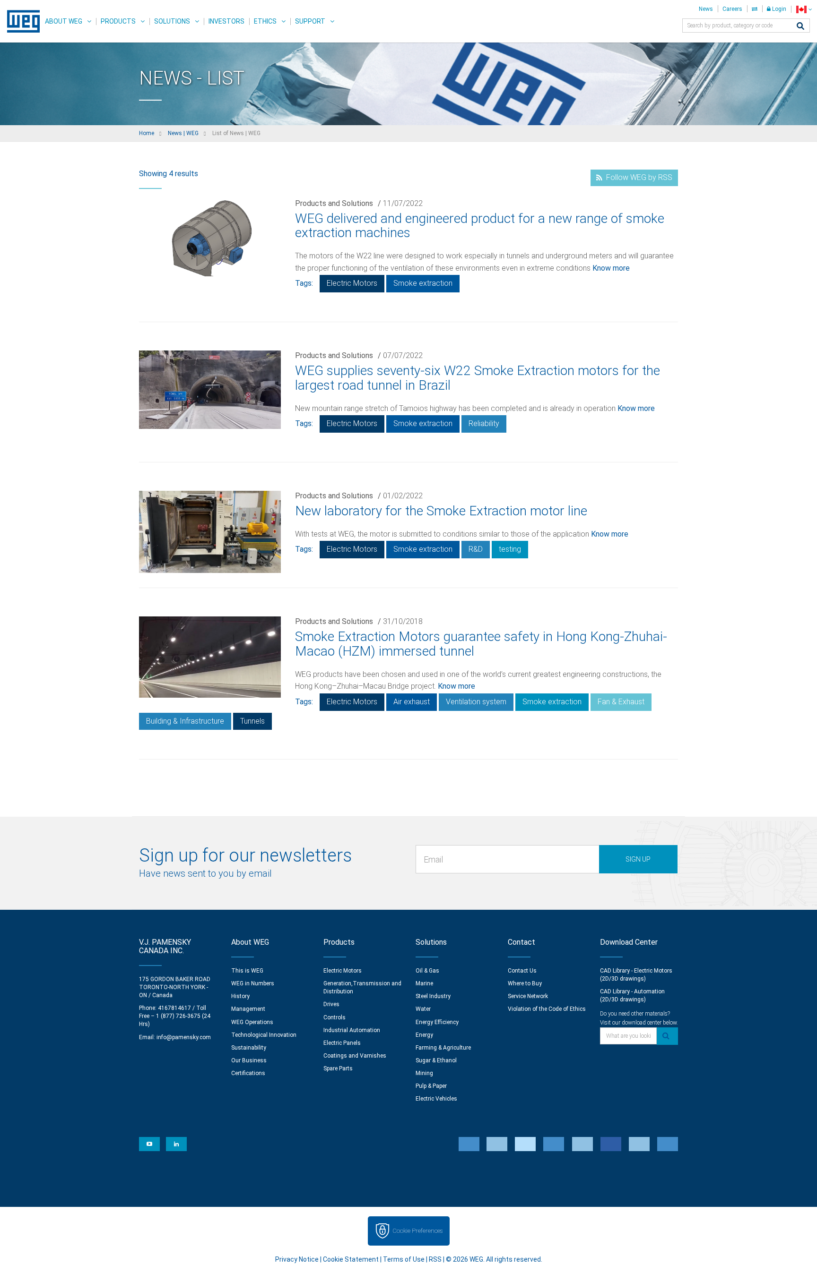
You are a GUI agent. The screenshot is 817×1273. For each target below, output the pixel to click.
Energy (424, 1035)
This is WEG (247, 970)
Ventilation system (476, 701)
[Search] (800, 26)
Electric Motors (352, 283)
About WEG (63, 21)
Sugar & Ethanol (436, 1060)
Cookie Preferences (417, 1230)
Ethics (265, 21)
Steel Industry (433, 996)
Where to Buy (525, 983)
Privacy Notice (297, 1259)
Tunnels (252, 721)
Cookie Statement (351, 1259)
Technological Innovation (263, 1035)
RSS (435, 1259)
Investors (226, 21)
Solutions (172, 21)
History (240, 996)
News (706, 9)
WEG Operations (252, 1022)
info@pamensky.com (183, 1037)
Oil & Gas (427, 970)
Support (310, 21)
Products (118, 21)
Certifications (248, 1073)
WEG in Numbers (252, 983)
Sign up (638, 859)
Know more (611, 268)
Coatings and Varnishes (354, 1055)
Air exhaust (411, 701)
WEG (20, 21)
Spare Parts (338, 1068)
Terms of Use (404, 1259)
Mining (424, 1073)
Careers (732, 9)
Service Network (528, 996)
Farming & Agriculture (443, 1047)
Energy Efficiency (437, 1022)
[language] (804, 9)
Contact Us (522, 970)
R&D (476, 549)
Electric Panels (342, 1043)
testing (510, 549)
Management (248, 1009)
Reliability (484, 423)
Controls (334, 1017)
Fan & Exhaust (621, 701)
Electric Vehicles (436, 1098)
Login (778, 9)
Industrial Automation (351, 1030)
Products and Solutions (334, 203)
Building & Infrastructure (185, 721)
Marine (424, 983)
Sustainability (248, 1047)
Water (423, 1009)
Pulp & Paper (431, 1086)
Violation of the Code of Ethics (547, 1009)
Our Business (249, 1060)
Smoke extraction (422, 283)
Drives (331, 1004)
